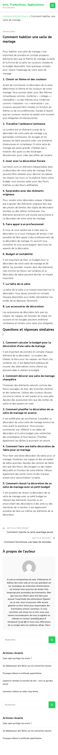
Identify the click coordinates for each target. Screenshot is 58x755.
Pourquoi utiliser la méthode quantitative (22, 673)
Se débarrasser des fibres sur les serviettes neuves (27, 665)
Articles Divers (9, 32)
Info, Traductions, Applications (23, 5)
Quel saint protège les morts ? (17, 658)
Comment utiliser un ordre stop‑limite (20, 691)
